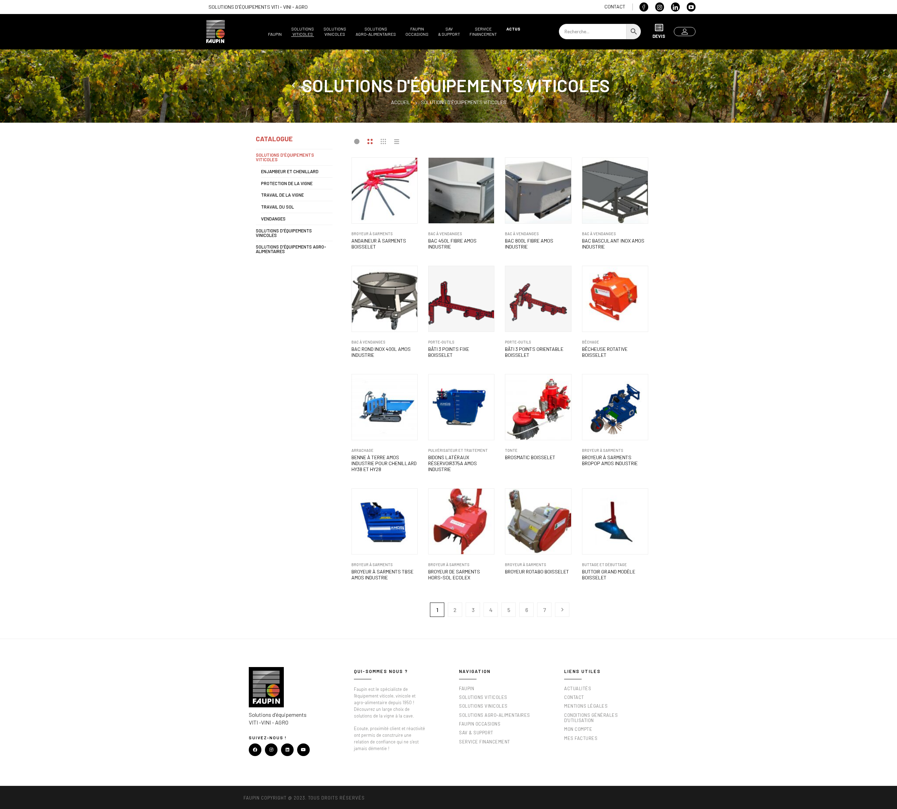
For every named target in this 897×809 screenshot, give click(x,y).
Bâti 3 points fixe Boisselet (448, 352)
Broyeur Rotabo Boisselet (537, 572)
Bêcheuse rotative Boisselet (605, 352)
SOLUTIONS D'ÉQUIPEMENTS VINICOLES (284, 233)
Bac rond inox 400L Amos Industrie (381, 352)
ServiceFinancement (483, 31)
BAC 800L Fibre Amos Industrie (529, 244)
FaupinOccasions (417, 31)
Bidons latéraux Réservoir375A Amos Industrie (452, 463)
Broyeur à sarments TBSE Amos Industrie (382, 574)
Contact (614, 6)
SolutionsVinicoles (334, 31)
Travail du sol (277, 207)
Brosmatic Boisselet (530, 457)
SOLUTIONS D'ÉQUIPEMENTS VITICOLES (285, 157)
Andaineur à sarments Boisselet (378, 244)
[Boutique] (294, 85)
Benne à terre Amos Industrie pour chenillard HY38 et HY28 (384, 463)
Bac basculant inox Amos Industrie (613, 244)
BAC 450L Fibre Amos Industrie (452, 244)
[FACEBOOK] (255, 749)
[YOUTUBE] (303, 749)
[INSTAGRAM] (271, 749)
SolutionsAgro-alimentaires (376, 31)
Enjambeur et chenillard (290, 171)
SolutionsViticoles (302, 31)
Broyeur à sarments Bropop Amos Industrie (610, 460)
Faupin (275, 34)
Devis (658, 36)
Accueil (400, 102)
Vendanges (273, 219)
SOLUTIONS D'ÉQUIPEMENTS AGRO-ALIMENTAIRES (291, 249)
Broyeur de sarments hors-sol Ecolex (454, 574)
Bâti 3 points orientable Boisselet (534, 352)
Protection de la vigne (287, 183)
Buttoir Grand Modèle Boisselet (608, 574)
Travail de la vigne (282, 195)
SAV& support (449, 31)
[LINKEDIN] (287, 749)
